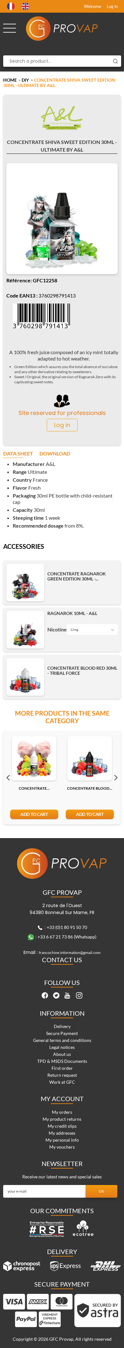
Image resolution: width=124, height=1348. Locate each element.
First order (62, 1068)
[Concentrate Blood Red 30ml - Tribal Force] (25, 677)
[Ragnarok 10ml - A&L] (25, 630)
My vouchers (62, 1147)
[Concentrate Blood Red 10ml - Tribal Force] (89, 758)
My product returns (62, 1119)
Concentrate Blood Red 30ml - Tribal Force (82, 671)
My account (62, 1098)
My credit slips (62, 1126)
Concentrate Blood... (89, 788)
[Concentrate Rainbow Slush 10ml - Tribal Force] (34, 758)
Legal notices (62, 1047)
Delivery (62, 1026)
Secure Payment (62, 1033)
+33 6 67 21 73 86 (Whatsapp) (67, 936)
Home (10, 80)
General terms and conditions (62, 1040)
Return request (62, 1075)
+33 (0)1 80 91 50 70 (67, 927)
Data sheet (18, 453)
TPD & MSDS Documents (62, 1061)
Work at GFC (62, 1082)
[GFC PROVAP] (62, 28)
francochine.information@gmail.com (69, 952)
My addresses (62, 1133)
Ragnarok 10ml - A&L (72, 613)
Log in (112, 6)
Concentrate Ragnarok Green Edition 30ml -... (76, 576)
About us (62, 1054)
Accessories (23, 546)
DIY (25, 80)
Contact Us (62, 959)
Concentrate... (34, 788)
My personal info (62, 1140)
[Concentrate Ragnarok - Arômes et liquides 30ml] (25, 582)
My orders (62, 1112)
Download (54, 453)
